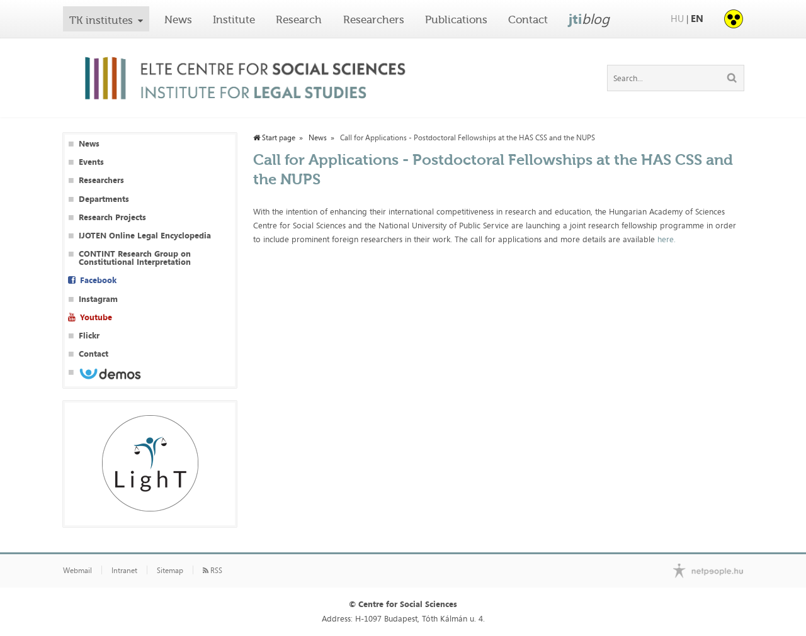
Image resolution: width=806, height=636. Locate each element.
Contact (528, 19)
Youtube (96, 317)
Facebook (98, 280)
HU (677, 18)
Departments (104, 199)
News (178, 19)
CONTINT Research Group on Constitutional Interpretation (135, 258)
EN (697, 18)
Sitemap (170, 571)
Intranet (124, 571)
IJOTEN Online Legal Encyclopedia (145, 236)
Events (91, 162)
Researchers (373, 19)
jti (589, 18)
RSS (215, 571)
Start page (277, 138)
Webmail (77, 571)
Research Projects (112, 217)
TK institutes (101, 20)
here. (667, 239)
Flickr (89, 336)
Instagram (98, 299)
